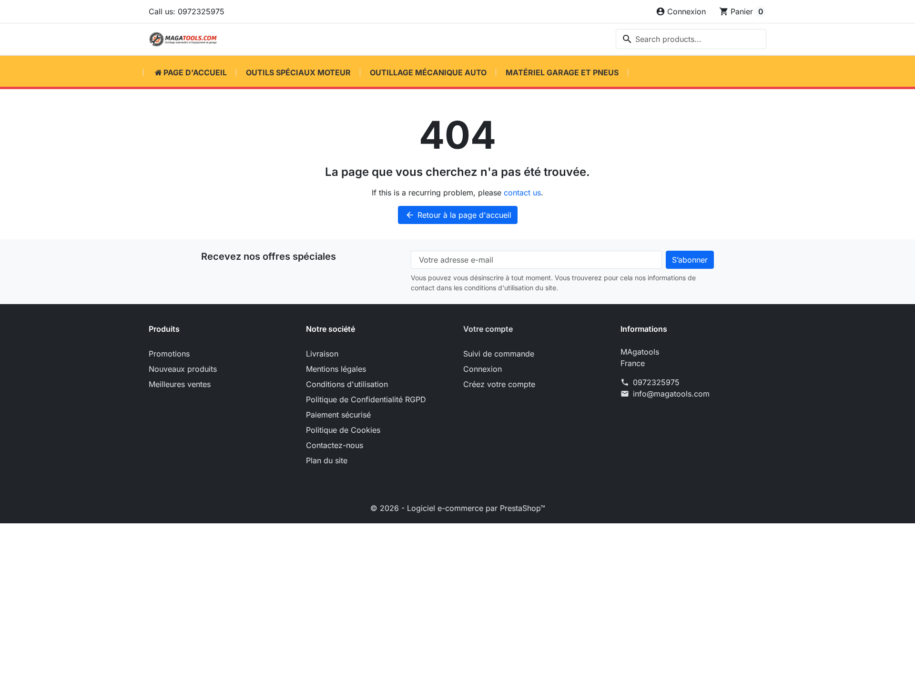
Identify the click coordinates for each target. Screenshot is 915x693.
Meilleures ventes (180, 384)
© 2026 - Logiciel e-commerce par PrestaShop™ (457, 508)
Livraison (322, 353)
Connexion (482, 369)
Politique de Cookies (343, 430)
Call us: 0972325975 (186, 11)
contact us (522, 192)
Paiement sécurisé (338, 414)
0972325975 (656, 382)
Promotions (169, 353)
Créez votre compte (499, 384)
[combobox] (691, 39)
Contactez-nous (334, 445)
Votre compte (488, 329)
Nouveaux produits (183, 369)
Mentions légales (336, 369)
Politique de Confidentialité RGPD (366, 399)
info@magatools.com (671, 393)
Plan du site (326, 460)
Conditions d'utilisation (347, 384)
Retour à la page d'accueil (458, 215)
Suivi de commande (498, 353)
